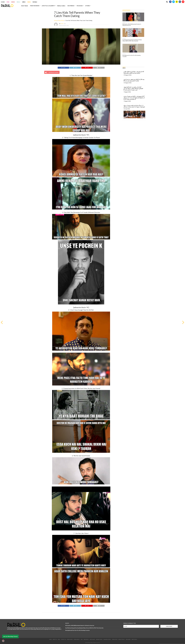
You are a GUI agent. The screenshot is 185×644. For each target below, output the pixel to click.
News (13, 2)
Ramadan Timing (107, 639)
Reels (18, 2)
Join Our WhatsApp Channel (10, 636)
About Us (55, 639)
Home (3, 2)
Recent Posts (126, 11)
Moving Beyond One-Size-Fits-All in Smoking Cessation (77, 630)
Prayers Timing (99, 639)
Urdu (23, 2)
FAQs (59, 639)
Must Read (24, 5)
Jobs (82, 639)
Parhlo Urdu (61, 5)
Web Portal (86, 639)
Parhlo (62, 23)
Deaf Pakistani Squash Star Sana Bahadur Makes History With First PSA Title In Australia (84, 628)
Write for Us (134, 639)
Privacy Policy (121, 639)
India (29, 2)
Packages (80, 5)
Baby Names (92, 639)
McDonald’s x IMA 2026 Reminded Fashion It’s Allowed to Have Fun (79, 625)
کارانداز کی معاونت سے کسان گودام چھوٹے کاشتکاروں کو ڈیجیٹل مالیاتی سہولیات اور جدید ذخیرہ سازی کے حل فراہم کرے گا (133, 88)
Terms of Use (114, 639)
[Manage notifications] (3, 641)
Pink (8, 2)
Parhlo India (70, 639)
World (35, 2)
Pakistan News (34, 5)
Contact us (63, 639)
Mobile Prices (76, 639)
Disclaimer (128, 639)
